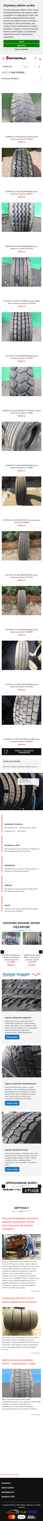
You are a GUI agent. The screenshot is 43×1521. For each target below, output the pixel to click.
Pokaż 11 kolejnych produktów (24, 752)
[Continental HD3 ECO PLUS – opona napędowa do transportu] (21, 1335)
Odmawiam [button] (21, 45)
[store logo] (16, 58)
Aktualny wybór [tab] (10, 78)
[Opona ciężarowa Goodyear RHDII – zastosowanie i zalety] (21, 1397)
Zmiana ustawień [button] (21, 49)
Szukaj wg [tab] (7, 66)
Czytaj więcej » (36, 1291)
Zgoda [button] (21, 42)
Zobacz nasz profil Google (9, 1474)
